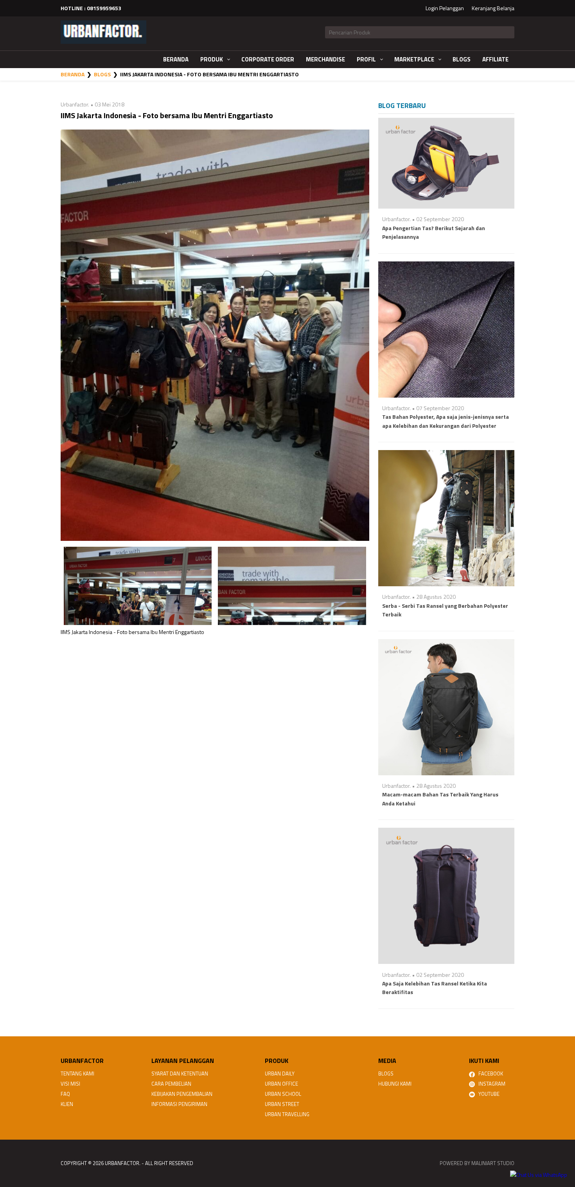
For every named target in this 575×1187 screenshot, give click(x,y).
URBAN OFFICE (281, 1084)
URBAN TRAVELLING (287, 1114)
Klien (67, 1104)
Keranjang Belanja (493, 8)
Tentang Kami (77, 1073)
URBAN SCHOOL (283, 1094)
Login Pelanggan (445, 8)
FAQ (65, 1094)
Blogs (102, 74)
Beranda (72, 74)
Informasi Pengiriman (179, 1104)
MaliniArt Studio (492, 1163)
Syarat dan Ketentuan (179, 1073)
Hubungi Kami (394, 1084)
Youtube (487, 1094)
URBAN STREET (282, 1104)
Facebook (489, 1073)
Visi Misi (70, 1084)
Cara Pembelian (171, 1084)
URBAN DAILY (280, 1073)
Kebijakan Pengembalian (181, 1094)
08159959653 (104, 8)
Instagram (490, 1084)
